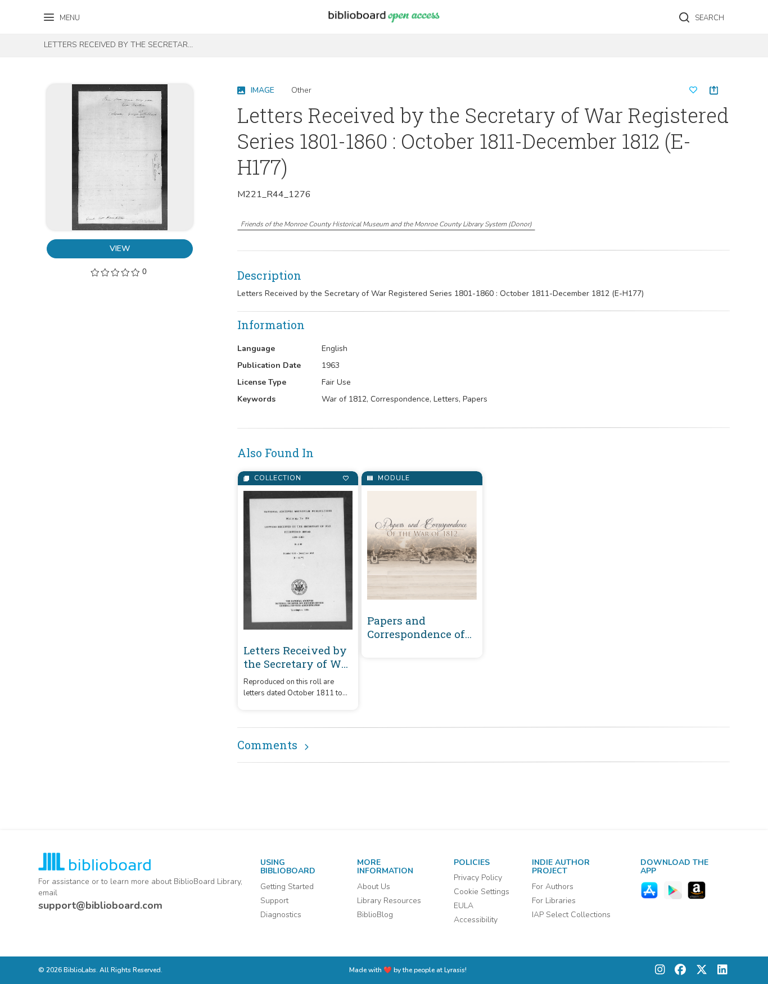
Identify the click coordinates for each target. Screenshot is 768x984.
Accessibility (476, 919)
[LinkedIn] (720, 970)
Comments (267, 744)
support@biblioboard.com (100, 905)
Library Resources (389, 900)
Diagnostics (280, 914)
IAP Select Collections (571, 914)
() (386, 224)
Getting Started (287, 886)
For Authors (552, 886)
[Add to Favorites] (345, 478)
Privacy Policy (478, 877)
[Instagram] (660, 970)
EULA (463, 905)
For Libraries (554, 900)
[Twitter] (699, 970)
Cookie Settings (481, 891)
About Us (373, 886)
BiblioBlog (375, 914)
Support (274, 900)
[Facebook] (677, 970)
